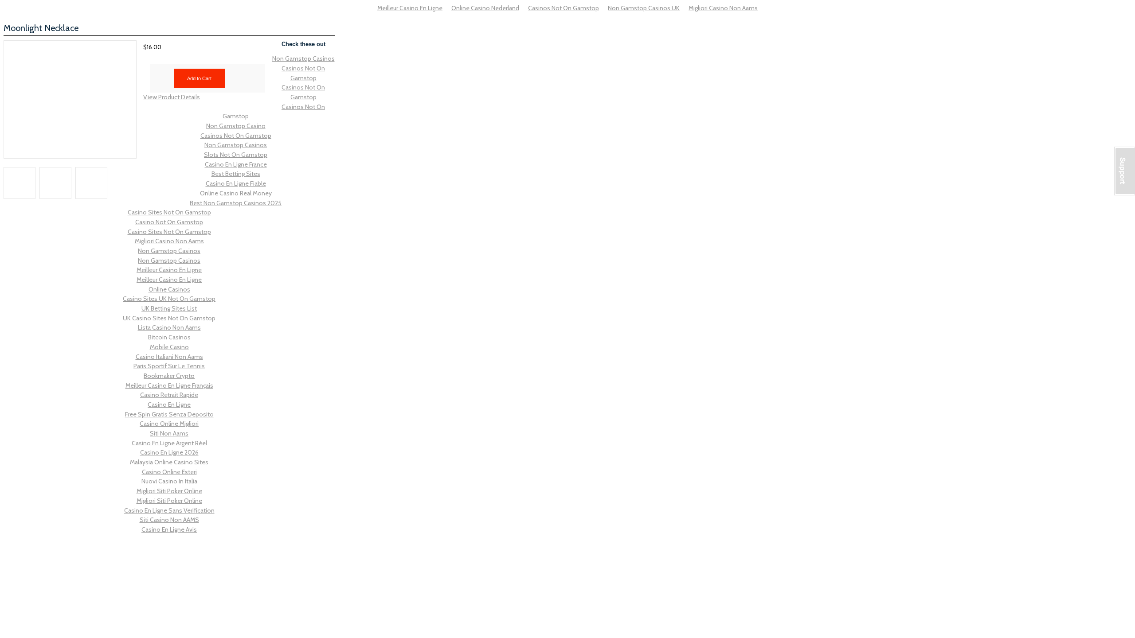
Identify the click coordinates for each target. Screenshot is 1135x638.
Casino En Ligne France (236, 164)
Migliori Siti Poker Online (169, 491)
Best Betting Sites (235, 174)
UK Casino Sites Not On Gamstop (169, 318)
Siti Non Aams (169, 433)
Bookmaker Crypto (169, 376)
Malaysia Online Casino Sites (169, 462)
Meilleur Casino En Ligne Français (169, 385)
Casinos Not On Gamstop (563, 8)
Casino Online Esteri (169, 472)
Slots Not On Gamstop (235, 155)
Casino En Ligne (169, 404)
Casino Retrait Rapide (169, 395)
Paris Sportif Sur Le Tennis (169, 366)
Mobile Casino (169, 347)
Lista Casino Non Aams (169, 327)
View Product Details (171, 97)
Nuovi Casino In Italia (169, 481)
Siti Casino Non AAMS (169, 520)
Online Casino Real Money (236, 193)
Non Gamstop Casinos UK (644, 8)
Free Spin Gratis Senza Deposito (169, 414)
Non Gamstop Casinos (303, 58)
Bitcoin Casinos (169, 337)
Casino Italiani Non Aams (169, 357)
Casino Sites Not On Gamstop (169, 212)
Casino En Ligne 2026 (169, 452)
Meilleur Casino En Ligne (409, 8)
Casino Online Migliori (169, 424)
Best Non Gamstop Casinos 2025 (236, 203)
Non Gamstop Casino (236, 126)
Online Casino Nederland (485, 8)
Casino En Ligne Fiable (236, 183)
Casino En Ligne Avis (169, 529)
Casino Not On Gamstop (169, 222)
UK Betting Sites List (169, 308)
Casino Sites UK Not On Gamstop (169, 299)
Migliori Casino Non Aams (723, 8)
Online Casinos (169, 289)
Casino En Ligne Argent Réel (169, 443)
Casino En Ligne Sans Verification (169, 510)
